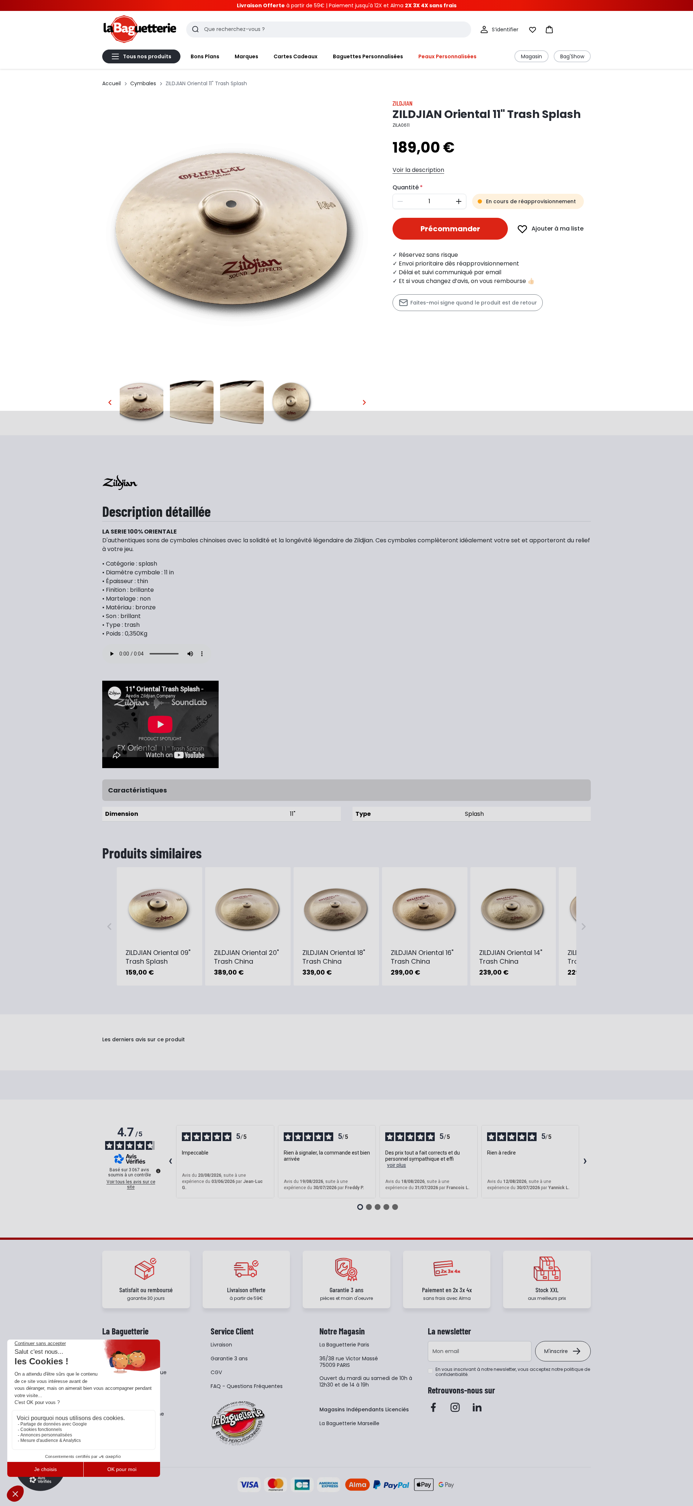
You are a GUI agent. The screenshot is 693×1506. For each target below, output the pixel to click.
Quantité (406, 187)
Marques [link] (246, 56)
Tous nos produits (147, 56)
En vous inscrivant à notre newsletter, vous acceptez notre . (512, 1372)
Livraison (221, 1344)
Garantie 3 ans (229, 1358)
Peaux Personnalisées (447, 56)
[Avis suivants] (585, 1162)
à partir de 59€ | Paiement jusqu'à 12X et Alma (347, 5)
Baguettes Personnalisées (368, 56)
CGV (216, 1372)
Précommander (450, 229)
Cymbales (143, 83)
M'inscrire (556, 1351)
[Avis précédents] (170, 1162)
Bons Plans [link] (205, 56)
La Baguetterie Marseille (349, 1423)
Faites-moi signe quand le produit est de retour (473, 302)
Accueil (111, 83)
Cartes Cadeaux (296, 56)
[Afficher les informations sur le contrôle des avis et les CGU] (158, 1171)
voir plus (396, 1165)
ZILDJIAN (403, 103)
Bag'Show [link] (572, 56)
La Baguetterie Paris (344, 1344)
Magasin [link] (531, 56)
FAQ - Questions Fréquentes (247, 1386)
